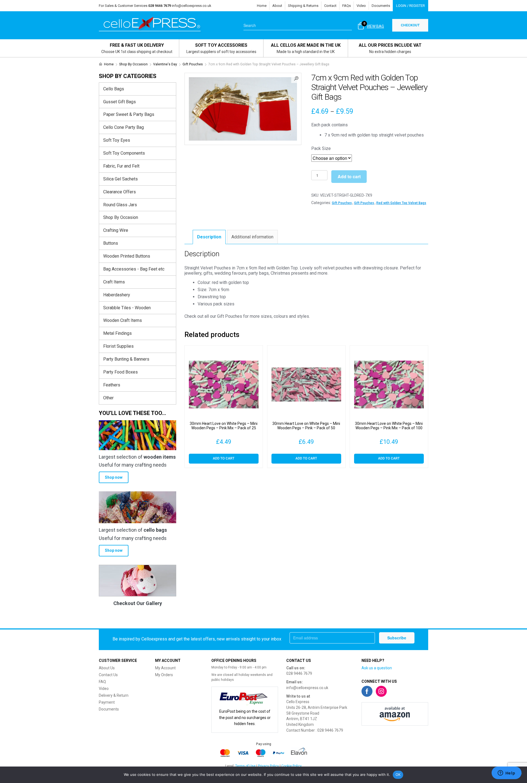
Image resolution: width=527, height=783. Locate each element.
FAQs (346, 6)
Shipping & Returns (303, 6)
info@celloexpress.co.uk (191, 6)
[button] (296, 78)
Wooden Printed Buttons (126, 256)
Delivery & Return (113, 695)
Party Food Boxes (120, 372)
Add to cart (349, 176)
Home (262, 6)
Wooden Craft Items (122, 320)
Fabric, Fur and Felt (121, 166)
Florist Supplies (118, 346)
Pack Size (321, 148)
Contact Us (108, 675)
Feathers (111, 385)
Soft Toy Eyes (116, 140)
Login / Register (410, 6)
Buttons (110, 243)
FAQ (102, 681)
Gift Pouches (193, 64)
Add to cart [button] (223, 458)
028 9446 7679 (299, 673)
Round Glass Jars (120, 204)
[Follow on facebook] (366, 691)
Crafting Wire (115, 230)
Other (108, 397)
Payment (107, 702)
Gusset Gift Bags (119, 101)
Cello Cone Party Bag (123, 127)
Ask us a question (376, 668)
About (277, 6)
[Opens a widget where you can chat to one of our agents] (506, 773)
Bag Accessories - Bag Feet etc (133, 269)
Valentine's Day (165, 64)
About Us (107, 668)
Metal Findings (117, 333)
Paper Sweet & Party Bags (128, 114)
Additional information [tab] (252, 236)
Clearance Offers (119, 191)
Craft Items (114, 282)
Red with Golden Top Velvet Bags (401, 203)
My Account (165, 668)
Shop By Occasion (133, 64)
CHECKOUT (410, 25)
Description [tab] (209, 236)
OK (398, 774)
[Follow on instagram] (381, 691)
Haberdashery (116, 294)
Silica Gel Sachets (120, 179)
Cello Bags (113, 88)
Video (361, 6)
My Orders (164, 675)
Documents (381, 6)
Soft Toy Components (124, 153)
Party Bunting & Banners (126, 359)
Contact (330, 6)
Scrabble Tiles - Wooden (127, 307)
